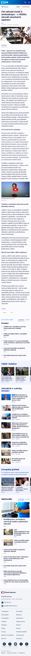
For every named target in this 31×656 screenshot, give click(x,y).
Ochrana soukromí (12, 653)
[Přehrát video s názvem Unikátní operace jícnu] (15, 189)
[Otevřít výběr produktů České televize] (29, 2)
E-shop (3, 632)
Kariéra (18, 628)
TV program (4, 611)
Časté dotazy (20, 635)
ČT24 (11, 312)
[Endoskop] (15, 35)
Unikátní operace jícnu (7, 198)
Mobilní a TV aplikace (7, 635)
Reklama (18, 615)
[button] (15, 189)
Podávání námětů (21, 632)
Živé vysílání (4, 615)
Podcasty (4, 625)
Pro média (19, 611)
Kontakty (19, 638)
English (3, 653)
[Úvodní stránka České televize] (8, 592)
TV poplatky (5, 618)
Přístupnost (22, 653)
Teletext (3, 621)
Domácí (5, 312)
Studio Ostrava (20, 621)
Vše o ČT (3, 638)
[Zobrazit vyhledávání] (25, 2)
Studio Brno (19, 618)
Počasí (3, 628)
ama (2, 23)
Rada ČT (18, 625)
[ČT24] (4, 2)
